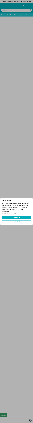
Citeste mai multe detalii (9, 213)
